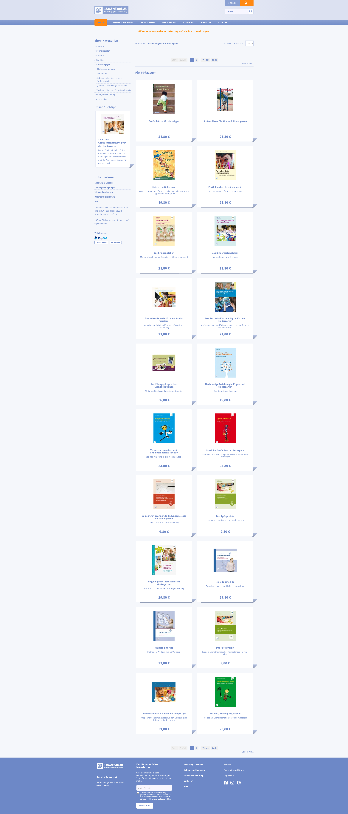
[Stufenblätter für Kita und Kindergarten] (225, 99)
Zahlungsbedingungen (104, 187)
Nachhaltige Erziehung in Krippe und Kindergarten (225, 385)
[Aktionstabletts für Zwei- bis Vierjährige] (164, 692)
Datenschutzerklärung (104, 197)
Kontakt (227, 764)
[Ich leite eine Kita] (225, 560)
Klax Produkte (100, 99)
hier (141, 799)
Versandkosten (110, 211)
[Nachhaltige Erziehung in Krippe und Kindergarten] (225, 362)
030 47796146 (103, 785)
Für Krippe (99, 46)
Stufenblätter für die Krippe (164, 121)
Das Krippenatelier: (163, 252)
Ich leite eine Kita (225, 581)
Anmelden (232, 3)
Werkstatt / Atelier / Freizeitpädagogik (114, 90)
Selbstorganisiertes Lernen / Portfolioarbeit (109, 79)
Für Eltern (100, 60)
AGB (96, 201)
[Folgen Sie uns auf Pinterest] (239, 782)
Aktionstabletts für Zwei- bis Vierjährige (164, 713)
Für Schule (99, 55)
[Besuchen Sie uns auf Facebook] (226, 782)
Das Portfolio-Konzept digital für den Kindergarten (225, 319)
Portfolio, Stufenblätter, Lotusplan (225, 450)
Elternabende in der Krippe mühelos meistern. (164, 319)
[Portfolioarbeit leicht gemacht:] (225, 165)
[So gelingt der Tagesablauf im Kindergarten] (164, 560)
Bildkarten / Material (106, 69)
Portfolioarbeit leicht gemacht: (225, 187)
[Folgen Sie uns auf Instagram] (232, 782)
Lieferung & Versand (104, 182)
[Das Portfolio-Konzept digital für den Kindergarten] (225, 297)
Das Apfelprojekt (225, 516)
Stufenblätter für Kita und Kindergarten (225, 121)
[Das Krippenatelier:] (164, 231)
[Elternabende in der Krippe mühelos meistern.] (164, 297)
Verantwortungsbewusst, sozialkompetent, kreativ (164, 451)
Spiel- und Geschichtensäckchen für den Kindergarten (112, 142)
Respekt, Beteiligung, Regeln (225, 713)
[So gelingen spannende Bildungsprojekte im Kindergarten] (164, 494)
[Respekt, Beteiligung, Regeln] (225, 692)
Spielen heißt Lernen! (163, 187)
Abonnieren (144, 805)
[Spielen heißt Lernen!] (164, 165)
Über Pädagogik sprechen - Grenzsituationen (164, 385)
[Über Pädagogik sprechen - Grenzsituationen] (164, 362)
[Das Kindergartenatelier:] (225, 231)
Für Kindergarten (102, 51)
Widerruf (188, 781)
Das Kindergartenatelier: (225, 252)
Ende (214, 60)
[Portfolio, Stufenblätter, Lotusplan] (225, 428)
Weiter (206, 60)
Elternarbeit (102, 73)
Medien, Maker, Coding (104, 94)
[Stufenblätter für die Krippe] (164, 99)
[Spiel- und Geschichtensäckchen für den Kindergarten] (112, 125)
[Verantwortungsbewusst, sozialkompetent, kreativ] (164, 428)
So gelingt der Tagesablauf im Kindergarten (164, 583)
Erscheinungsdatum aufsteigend (163, 43)
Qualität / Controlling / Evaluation (112, 85)
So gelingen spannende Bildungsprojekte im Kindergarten (164, 517)
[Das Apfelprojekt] (225, 494)
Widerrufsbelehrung (103, 192)
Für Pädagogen (103, 64)
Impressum (229, 775)
